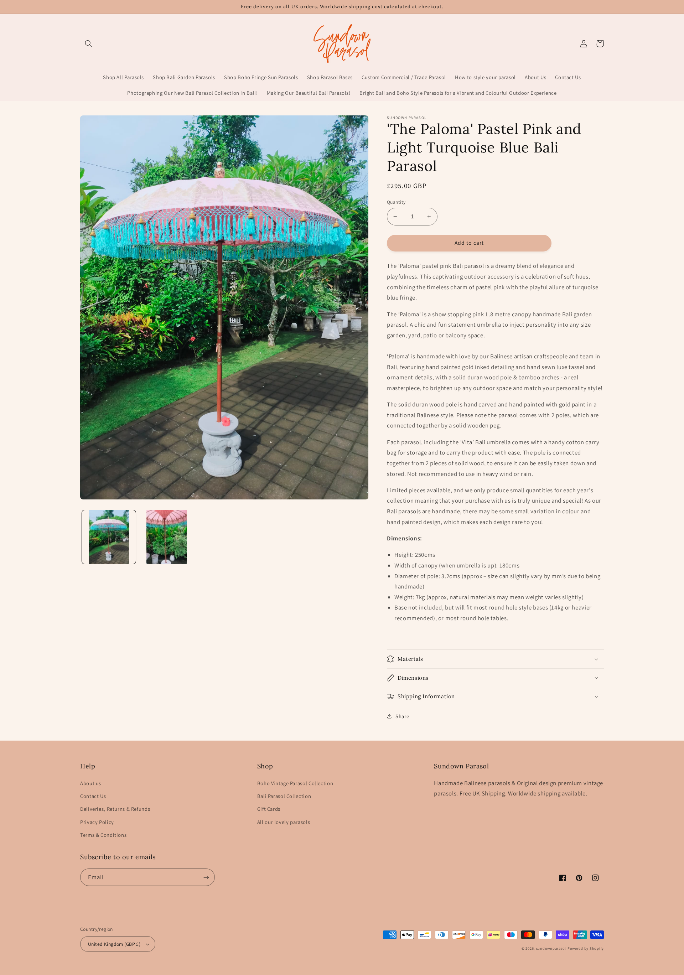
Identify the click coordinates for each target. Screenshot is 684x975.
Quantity (396, 202)
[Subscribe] (206, 877)
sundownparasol (551, 948)
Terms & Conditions (103, 834)
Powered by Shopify (586, 948)
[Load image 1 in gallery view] (109, 537)
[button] (88, 43)
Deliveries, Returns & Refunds (115, 808)
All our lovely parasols (283, 822)
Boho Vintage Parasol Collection (295, 783)
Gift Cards (268, 808)
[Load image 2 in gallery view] (166, 537)
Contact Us (93, 796)
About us (90, 783)
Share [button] (402, 716)
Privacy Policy (97, 822)
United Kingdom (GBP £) (114, 944)
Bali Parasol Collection (284, 796)
